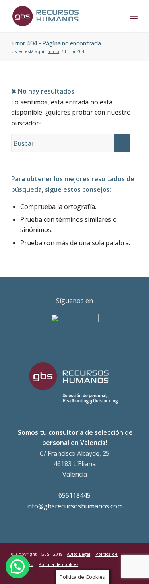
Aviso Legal (78, 554)
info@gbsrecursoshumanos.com (74, 506)
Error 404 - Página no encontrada (56, 43)
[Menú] (134, 15)
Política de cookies (58, 564)
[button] (17, 566)
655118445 (74, 495)
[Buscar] (116, 16)
